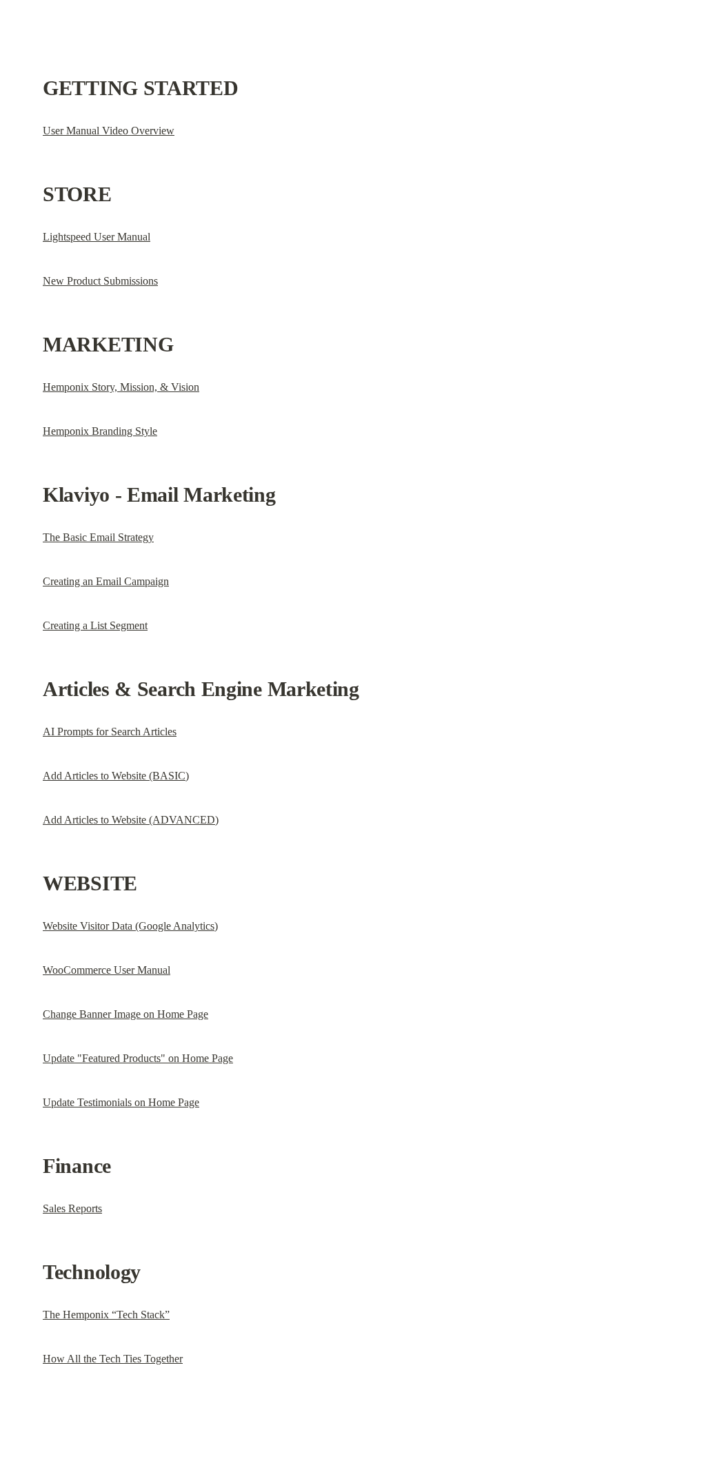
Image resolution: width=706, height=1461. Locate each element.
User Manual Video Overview (108, 130)
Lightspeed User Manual (96, 237)
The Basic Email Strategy (98, 537)
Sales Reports (72, 1208)
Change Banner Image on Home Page (125, 1014)
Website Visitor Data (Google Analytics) (130, 926)
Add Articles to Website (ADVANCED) (131, 820)
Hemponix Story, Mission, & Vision (121, 387)
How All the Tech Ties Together (113, 1359)
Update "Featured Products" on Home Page (138, 1058)
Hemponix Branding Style (100, 431)
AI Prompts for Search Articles (109, 731)
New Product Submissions (100, 281)
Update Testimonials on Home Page (121, 1102)
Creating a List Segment (95, 625)
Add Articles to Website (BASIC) (116, 775)
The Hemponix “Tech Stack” (106, 1314)
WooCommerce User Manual (106, 970)
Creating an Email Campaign (106, 581)
